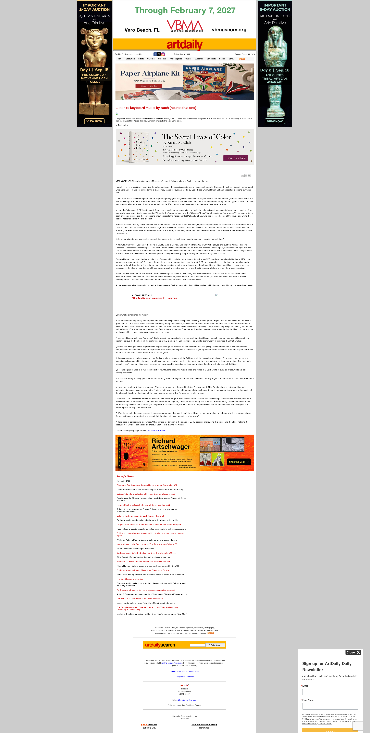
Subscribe (199, 59)
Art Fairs (214, 630)
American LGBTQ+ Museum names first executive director (143, 561)
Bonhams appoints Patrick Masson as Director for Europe (143, 570)
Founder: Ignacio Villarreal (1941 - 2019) (184, 691)
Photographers (176, 59)
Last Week (130, 59)
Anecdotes (159, 633)
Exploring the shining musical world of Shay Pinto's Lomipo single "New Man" (152, 614)
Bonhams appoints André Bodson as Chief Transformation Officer (146, 553)
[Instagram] (163, 55)
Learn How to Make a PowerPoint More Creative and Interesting (146, 603)
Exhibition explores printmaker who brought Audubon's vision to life (147, 520)
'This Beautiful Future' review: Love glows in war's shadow (143, 557)
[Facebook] (155, 55)
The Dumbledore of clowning (130, 579)
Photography (209, 628)
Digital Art (189, 628)
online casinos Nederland (172, 663)
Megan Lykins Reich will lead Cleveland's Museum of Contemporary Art (149, 524)
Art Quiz (167, 633)
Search (222, 59)
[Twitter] (159, 55)
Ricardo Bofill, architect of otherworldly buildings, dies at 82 (143, 505)
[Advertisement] (220, 495)
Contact (232, 59)
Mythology (184, 633)
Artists (141, 59)
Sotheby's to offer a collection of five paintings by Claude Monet (146, 494)
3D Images (193, 633)
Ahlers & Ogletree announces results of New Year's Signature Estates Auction (152, 594)
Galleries (151, 59)
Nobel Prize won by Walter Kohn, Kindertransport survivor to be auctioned (150, 574)
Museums (162, 59)
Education (175, 633)
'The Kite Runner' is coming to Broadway (154, 298)
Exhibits (167, 628)
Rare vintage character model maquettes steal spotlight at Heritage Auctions (151, 529)
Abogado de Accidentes (184, 677)
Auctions (207, 630)
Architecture (198, 628)
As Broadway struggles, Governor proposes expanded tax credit (146, 590)
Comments (211, 59)
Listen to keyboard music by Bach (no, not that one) (140, 516)
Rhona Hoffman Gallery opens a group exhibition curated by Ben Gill (148, 566)
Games (188, 59)
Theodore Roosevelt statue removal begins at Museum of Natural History (150, 489)
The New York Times (155, 430)
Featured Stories (196, 630)
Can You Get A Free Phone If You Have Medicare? (140, 598)
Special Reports (183, 630)
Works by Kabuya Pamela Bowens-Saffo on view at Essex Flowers (147, 540)
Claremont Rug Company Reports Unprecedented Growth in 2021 (147, 485)
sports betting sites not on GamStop (185, 672)
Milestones (180, 628)
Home (120, 59)
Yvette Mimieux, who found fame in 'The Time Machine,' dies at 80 (147, 544)
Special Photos (170, 630)
